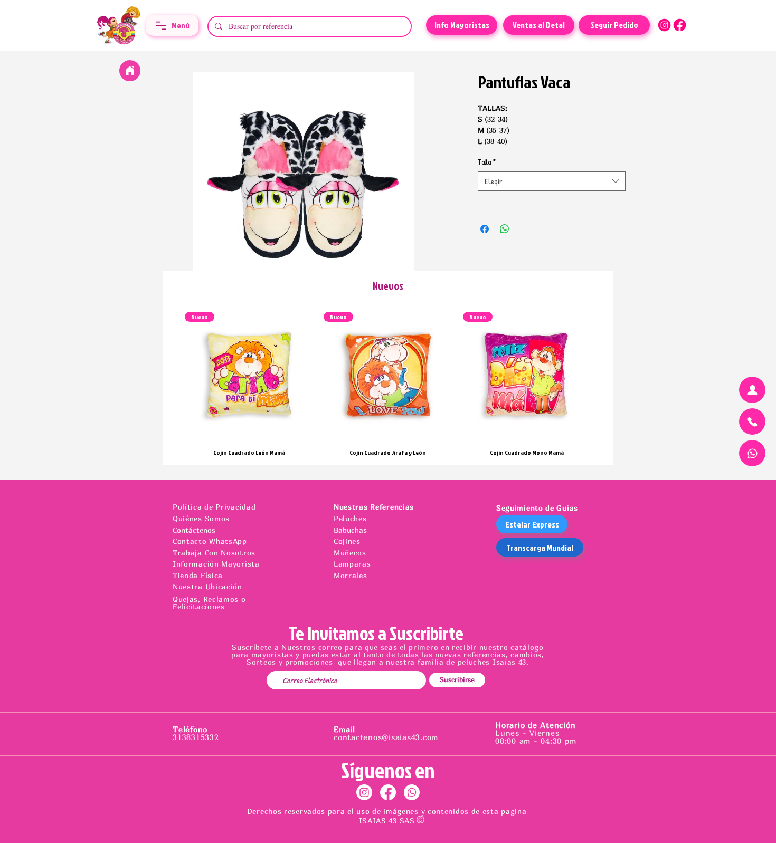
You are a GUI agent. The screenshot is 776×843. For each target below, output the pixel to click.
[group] (388, 384)
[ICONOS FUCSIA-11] (664, 25)
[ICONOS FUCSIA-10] (679, 25)
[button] (172, 25)
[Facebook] (388, 792)
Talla (487, 162)
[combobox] (552, 181)
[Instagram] (364, 792)
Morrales (350, 575)
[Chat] (752, 390)
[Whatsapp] (412, 792)
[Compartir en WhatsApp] (504, 229)
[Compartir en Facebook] (484, 229)
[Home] (129, 70)
